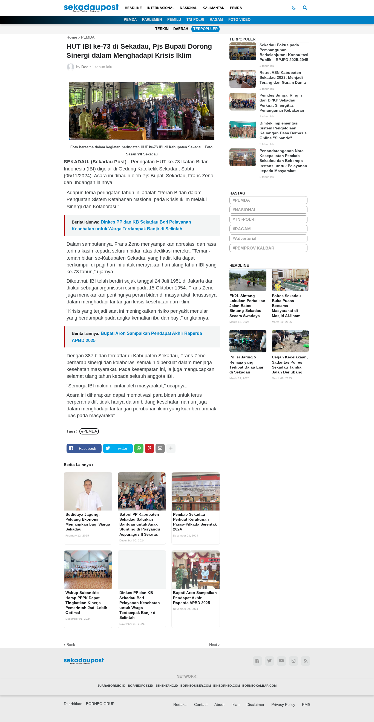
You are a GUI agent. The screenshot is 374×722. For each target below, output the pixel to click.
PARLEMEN (152, 20)
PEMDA (130, 20)
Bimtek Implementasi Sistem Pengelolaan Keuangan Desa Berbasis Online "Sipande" (283, 130)
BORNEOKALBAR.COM (259, 685)
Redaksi (180, 704)
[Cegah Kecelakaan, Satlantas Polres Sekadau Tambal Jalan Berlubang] (290, 341)
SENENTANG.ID (167, 685)
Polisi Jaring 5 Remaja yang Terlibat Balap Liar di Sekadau (246, 364)
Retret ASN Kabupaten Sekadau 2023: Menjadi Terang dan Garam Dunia (283, 77)
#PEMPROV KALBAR (253, 248)
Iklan (235, 704)
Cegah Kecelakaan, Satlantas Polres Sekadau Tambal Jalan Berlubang (290, 364)
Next (213, 644)
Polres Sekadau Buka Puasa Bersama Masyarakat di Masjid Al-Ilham (286, 306)
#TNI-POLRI (244, 219)
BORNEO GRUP (100, 703)
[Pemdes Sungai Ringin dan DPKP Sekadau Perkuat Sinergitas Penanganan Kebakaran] (242, 102)
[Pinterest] (149, 448)
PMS (306, 704)
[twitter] (269, 661)
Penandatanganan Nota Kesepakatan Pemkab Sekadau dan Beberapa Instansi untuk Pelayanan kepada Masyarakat (283, 161)
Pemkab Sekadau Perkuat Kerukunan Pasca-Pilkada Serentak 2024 (195, 522)
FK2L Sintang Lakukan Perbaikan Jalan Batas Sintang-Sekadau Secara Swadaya (247, 306)
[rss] (305, 661)
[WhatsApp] (138, 448)
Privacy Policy (283, 704)
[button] (294, 8)
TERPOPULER (205, 29)
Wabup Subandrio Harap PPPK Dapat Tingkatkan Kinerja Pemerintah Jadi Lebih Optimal (86, 602)
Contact (201, 704)
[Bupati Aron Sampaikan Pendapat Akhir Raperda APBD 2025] (196, 569)
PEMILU (174, 20)
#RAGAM (242, 229)
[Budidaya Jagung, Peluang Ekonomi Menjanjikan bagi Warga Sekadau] (88, 491)
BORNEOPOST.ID (140, 685)
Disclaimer (255, 704)
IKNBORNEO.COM (226, 685)
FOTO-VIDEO (239, 20)
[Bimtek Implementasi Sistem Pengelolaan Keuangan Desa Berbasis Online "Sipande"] (242, 129)
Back (71, 644)
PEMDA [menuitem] (236, 8)
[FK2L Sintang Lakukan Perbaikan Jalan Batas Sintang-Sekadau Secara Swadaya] (247, 280)
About (219, 704)
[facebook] (257, 661)
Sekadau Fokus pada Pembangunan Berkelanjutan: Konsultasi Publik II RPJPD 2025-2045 (284, 52)
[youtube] (281, 661)
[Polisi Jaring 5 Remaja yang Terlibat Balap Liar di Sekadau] (247, 341)
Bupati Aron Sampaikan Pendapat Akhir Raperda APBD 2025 (195, 597)
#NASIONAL (245, 209)
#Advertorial (244, 238)
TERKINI (162, 29)
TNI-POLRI (195, 20)
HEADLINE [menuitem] (133, 8)
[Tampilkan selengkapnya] (171, 448)
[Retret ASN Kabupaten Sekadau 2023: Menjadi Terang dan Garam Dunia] (242, 79)
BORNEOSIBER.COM (195, 685)
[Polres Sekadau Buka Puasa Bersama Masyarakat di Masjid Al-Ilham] (290, 280)
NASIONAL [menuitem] (188, 8)
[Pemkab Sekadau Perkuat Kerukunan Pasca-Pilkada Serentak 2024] (196, 491)
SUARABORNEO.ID (111, 685)
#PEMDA (89, 431)
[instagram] (293, 661)
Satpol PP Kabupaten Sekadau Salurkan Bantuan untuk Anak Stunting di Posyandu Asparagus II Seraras (139, 524)
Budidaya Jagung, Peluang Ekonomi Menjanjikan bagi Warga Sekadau (87, 522)
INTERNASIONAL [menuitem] (160, 8)
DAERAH (180, 29)
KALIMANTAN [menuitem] (214, 8)
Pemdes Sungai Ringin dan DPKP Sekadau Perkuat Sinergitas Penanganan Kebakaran (282, 102)
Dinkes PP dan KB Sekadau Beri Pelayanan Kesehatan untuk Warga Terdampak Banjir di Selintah (139, 605)
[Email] (160, 448)
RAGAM (216, 20)
